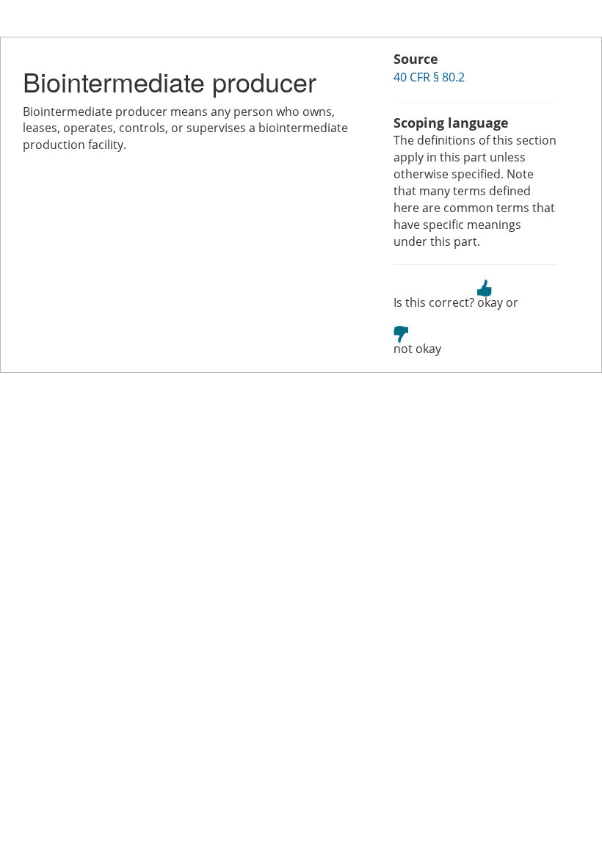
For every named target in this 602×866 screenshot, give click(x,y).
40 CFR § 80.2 (429, 77)
